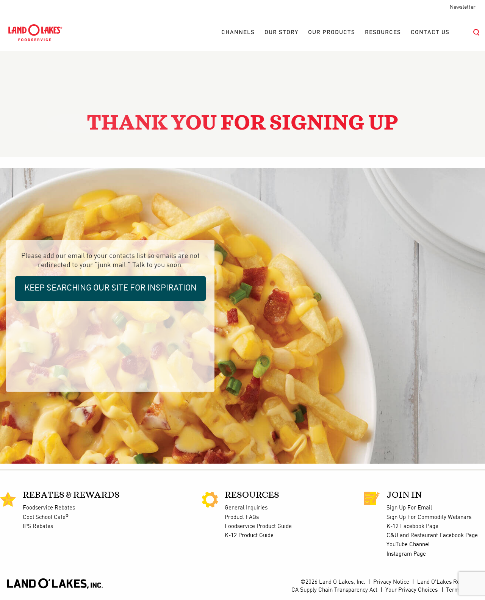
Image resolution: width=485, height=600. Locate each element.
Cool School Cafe (46, 517)
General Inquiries (246, 508)
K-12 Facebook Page (412, 526)
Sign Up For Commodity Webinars (428, 517)
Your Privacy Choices (411, 590)
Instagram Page (406, 554)
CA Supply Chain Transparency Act (334, 590)
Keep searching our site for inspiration (110, 288)
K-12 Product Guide (249, 536)
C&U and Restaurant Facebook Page (432, 536)
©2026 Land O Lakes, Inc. (332, 582)
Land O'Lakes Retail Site (448, 582)
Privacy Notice (391, 582)
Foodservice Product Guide (258, 526)
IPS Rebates (38, 526)
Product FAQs (242, 517)
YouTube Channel (408, 545)
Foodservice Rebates (49, 508)
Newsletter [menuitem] (463, 7)
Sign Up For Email (409, 508)
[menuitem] (238, 32)
